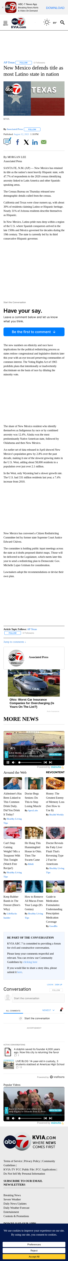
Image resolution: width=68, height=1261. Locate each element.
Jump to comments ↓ (14, 641)
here (19, 972)
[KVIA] (22, 22)
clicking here (30, 962)
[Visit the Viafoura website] (57, 1076)
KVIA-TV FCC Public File (18, 1169)
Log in (50, 985)
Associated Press (15, 129)
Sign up (58, 985)
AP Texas (32, 629)
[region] (34, 1031)
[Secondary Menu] (8, 22)
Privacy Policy (32, 1161)
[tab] (13, 1010)
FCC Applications (46, 1169)
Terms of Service (12, 1161)
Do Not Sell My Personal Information (24, 1173)
